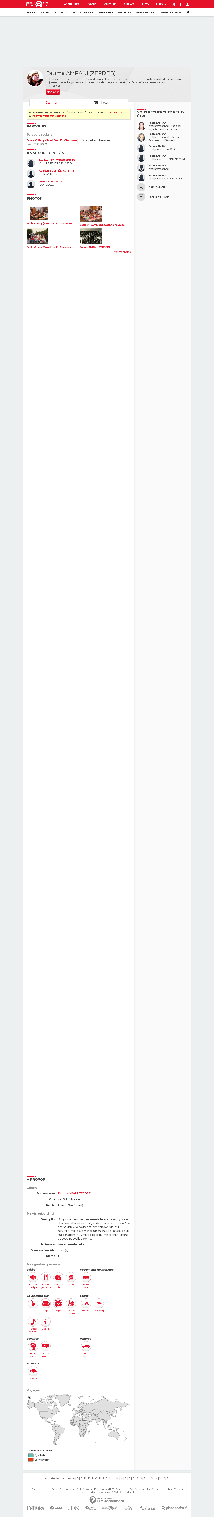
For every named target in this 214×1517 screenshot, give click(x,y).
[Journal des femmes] (36, 1508)
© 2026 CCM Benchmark (122, 1492)
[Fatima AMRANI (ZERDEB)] (35, 78)
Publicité (80, 1489)
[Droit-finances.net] (91, 1508)
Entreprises (124, 12)
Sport (92, 4)
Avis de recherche (171, 12)
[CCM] (56, 1508)
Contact (89, 1489)
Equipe (54, 1489)
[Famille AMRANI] (141, 197)
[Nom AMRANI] (141, 187)
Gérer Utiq (178, 1489)
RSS (112, 1489)
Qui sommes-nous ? (40, 1489)
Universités (106, 12)
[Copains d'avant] (109, 1508)
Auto (145, 4)
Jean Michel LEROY (50, 181)
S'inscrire (30, 12)
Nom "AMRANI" (157, 187)
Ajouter (54, 91)
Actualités (71, 4)
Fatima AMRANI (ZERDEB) (95, 247)
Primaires (89, 12)
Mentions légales (87, 1492)
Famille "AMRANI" (159, 196)
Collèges (75, 12)
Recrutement (122, 1489)
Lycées (63, 12)
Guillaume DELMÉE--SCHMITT (56, 170)
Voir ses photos (122, 251)
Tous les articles (101, 1489)
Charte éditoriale (67, 1489)
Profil (54, 102)
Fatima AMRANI (158, 122)
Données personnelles (140, 1489)
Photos (104, 102)
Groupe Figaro (103, 1492)
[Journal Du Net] (73, 1508)
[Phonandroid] (174, 1508)
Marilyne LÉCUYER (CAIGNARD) (57, 160)
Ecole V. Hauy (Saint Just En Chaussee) (52, 140)
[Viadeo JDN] (128, 1508)
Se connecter (48, 12)
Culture (109, 4)
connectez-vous (113, 112)
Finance (129, 4)
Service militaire (145, 12)
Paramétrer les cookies (161, 1489)
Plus (159, 4)
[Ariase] (148, 1508)
